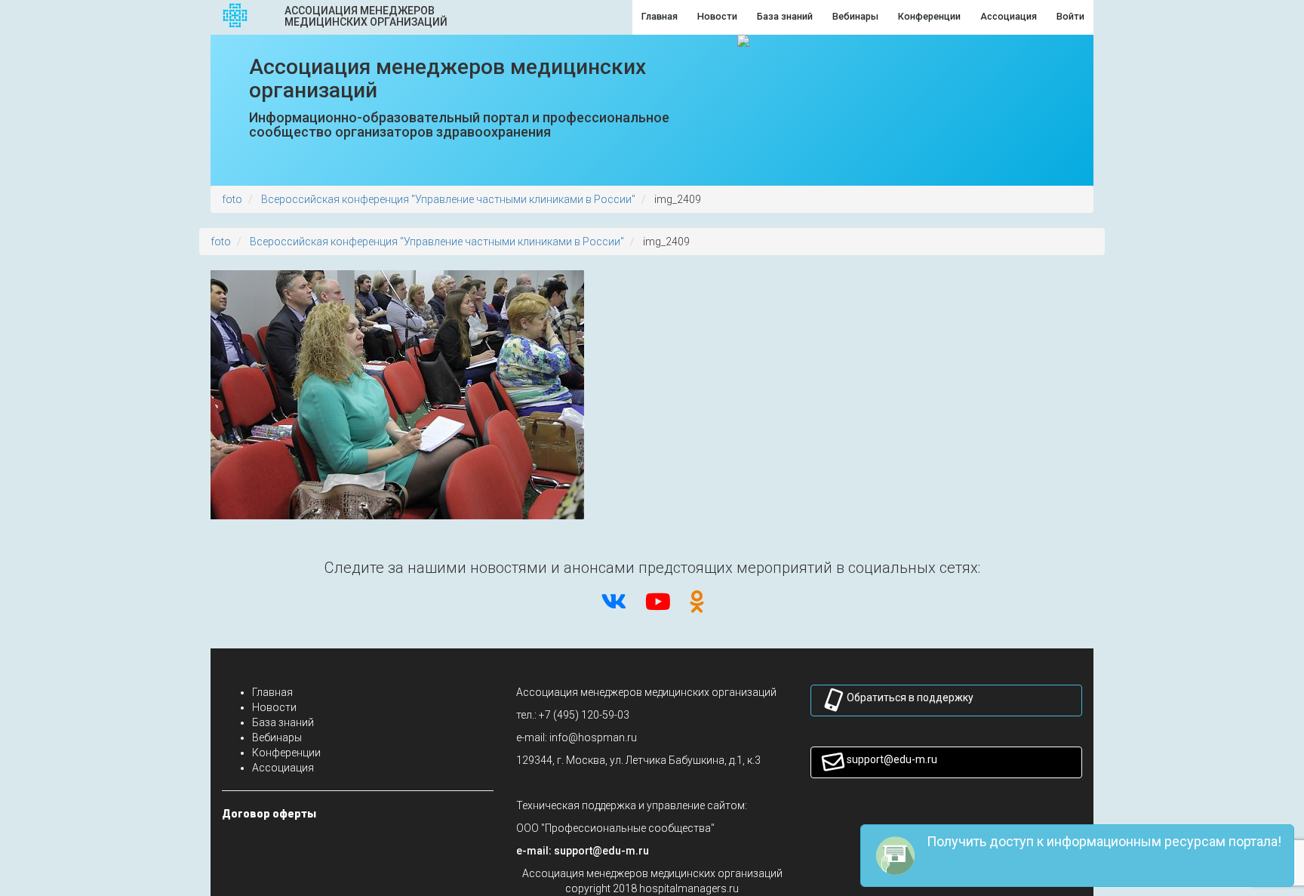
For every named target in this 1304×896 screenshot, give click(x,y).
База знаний (283, 722)
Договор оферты (269, 814)
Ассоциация (283, 768)
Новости (274, 707)
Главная (272, 692)
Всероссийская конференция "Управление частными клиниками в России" (448, 199)
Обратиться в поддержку (910, 697)
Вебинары (277, 737)
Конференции (286, 753)
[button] (601, 851)
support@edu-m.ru (892, 759)
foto (232, 199)
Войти (1070, 16)
